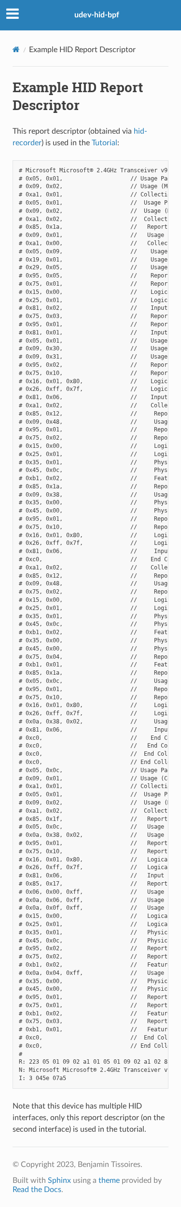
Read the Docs (37, 1189)
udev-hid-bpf (96, 15)
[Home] (16, 49)
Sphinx (59, 1180)
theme (109, 1180)
